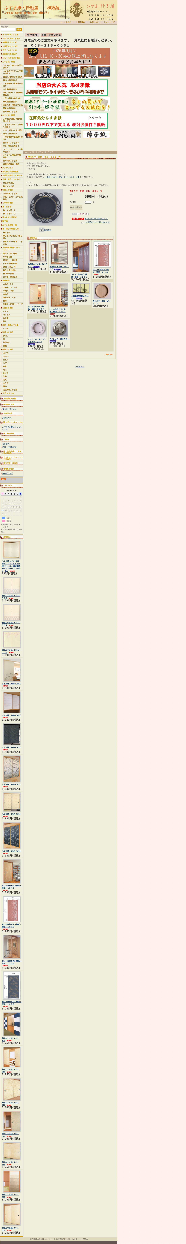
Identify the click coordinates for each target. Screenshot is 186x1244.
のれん (5, 360)
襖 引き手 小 (9, 214)
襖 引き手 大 (9, 210)
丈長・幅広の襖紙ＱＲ (12, 98)
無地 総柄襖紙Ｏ (10, 80)
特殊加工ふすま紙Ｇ (11, 143)
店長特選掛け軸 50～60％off (11, 249)
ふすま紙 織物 (8, 62)
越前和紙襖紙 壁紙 (11, 164)
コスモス (6, 315)
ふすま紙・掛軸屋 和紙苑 (32, 7)
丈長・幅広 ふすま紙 (11, 179)
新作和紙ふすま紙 (10, 161)
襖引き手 (6, 233)
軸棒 (5, 301)
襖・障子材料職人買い (11, 229)
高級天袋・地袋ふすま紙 (13, 105)
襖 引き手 (6, 207)
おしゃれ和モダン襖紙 (11, 58)
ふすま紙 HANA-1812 (11, 814)
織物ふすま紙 (7, 349)
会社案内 (5, 444)
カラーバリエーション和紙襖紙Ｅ (13, 150)
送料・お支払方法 (9, 447)
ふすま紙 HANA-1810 (11, 747)
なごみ (5, 328)
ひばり (5, 336)
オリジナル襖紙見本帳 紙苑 (13, 156)
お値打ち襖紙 (7, 308)
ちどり (5, 363)
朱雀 (5, 376)
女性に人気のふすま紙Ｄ (13, 130)
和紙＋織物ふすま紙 (10, 325)
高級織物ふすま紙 (10, 390)
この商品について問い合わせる (97, 222)
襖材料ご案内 (8, 469)
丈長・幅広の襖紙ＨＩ (12, 146)
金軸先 (6, 294)
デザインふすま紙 (9, 50)
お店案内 (84, 1239)
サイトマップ (109, 22)
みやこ (5, 373)
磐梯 (5, 386)
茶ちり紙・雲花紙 (9, 217)
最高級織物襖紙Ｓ (10, 102)
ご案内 (6, 439)
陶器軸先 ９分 (9, 297)
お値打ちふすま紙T (10, 46)
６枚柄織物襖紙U (10, 89)
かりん (5, 311)
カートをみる (65, 22)
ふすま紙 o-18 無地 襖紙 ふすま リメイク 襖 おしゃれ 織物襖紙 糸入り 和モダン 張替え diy (11, 566)
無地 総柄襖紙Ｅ (10, 134)
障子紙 (5, 221)
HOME (27, 152)
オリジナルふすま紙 (10, 35)
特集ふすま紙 (7, 190)
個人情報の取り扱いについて (41, 1239)
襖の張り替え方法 (9, 409)
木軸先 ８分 (8, 291)
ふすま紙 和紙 (8, 115)
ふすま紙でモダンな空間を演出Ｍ (13, 72)
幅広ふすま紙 (8, 186)
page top (109, 354)
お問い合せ (94, 22)
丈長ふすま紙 (8, 183)
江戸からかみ (7, 168)
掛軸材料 (6, 281)
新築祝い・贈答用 (10, 260)
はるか (5, 356)
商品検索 (4, 27)
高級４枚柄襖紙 (9, 108)
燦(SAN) (6, 342)
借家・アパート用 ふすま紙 (13, 243)
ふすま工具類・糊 (9, 225)
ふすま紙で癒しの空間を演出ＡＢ (13, 120)
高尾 (5, 380)
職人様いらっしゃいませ (13, 422)
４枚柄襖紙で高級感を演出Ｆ (13, 138)
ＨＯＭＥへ (79, 367)
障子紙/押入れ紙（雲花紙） (12, 237)
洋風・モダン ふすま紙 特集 (13, 198)
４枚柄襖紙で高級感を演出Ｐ (13, 84)
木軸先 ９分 (8, 284)
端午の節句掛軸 (9, 270)
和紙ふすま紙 (7, 332)
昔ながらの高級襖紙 (10, 172)
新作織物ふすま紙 (10, 112)
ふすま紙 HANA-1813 (11, 851)
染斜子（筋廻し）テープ (13, 304)
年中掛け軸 (7, 257)
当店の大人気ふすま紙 (11, 38)
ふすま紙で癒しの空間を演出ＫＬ (13, 66)
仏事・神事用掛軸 (10, 263)
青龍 (5, 346)
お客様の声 (7, 413)
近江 (5, 370)
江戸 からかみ (8, 393)
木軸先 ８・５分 (10, 287)
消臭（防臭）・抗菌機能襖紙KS (13, 93)
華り (5, 321)
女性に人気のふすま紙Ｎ (13, 77)
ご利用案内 (80, 22)
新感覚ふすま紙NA (9, 54)
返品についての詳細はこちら (96, 219)
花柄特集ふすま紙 (10, 194)
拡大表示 (47, 230)
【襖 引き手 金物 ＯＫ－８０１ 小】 (62, 177)
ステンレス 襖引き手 (60, 339)
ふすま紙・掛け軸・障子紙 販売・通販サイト (27, 13)
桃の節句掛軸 (8, 274)
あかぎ (5, 383)
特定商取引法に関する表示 (66, 1239)
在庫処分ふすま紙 (9, 42)
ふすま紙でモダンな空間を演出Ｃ (13, 126)
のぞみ (5, 353)
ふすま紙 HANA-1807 (11, 715)
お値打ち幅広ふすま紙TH (12, 175)
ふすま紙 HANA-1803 (11, 684)
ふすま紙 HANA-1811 (11, 784)
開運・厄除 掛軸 (10, 254)
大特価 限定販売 (10, 277)
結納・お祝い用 (9, 267)
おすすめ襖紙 (7, 203)
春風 (5, 366)
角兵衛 (5, 318)
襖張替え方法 (8, 404)
